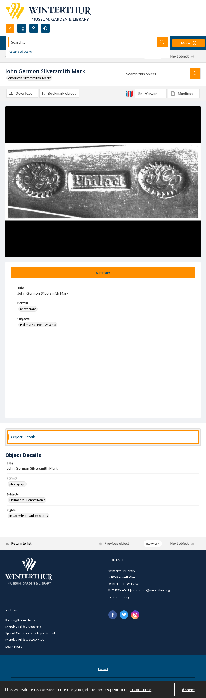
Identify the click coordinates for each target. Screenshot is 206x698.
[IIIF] (129, 93)
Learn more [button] (140, 689)
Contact (103, 669)
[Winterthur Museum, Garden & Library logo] (48, 12)
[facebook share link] (112, 614)
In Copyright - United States (28, 516)
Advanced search (21, 52)
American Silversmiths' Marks (29, 78)
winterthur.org (118, 597)
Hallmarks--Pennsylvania (38, 325)
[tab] (103, 273)
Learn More (13, 646)
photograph (28, 309)
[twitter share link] (124, 614)
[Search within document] (195, 73)
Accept (188, 690)
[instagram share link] (135, 614)
